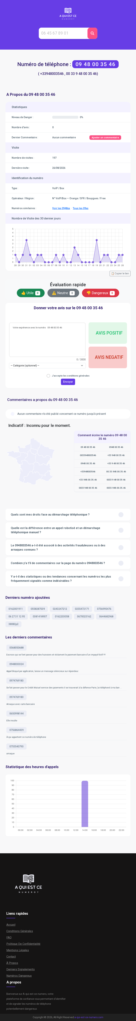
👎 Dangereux (99, 293)
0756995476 (104, 608)
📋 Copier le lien (120, 273)
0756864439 (16, 730)
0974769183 (16, 680)
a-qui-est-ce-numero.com (88, 1017)
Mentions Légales (17, 950)
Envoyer (68, 381)
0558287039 (38, 608)
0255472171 (82, 608)
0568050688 (16, 647)
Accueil (10, 924)
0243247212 (60, 608)
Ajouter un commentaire (105, 137)
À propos (12, 963)
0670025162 (84, 616)
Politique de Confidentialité (23, 944)
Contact (11, 956)
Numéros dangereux (19, 975)
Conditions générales (19, 931)
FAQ (9, 937)
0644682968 (106, 616)
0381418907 (40, 616)
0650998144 (16, 713)
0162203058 (62, 616)
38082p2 (13, 624)
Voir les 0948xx (61, 208)
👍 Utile (30, 293)
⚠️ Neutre (62, 293)
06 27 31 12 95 (16, 616)
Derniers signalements (20, 969)
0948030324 (16, 664)
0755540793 (16, 746)
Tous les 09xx (80, 208)
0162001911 (15, 608)
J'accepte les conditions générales (70, 375)
